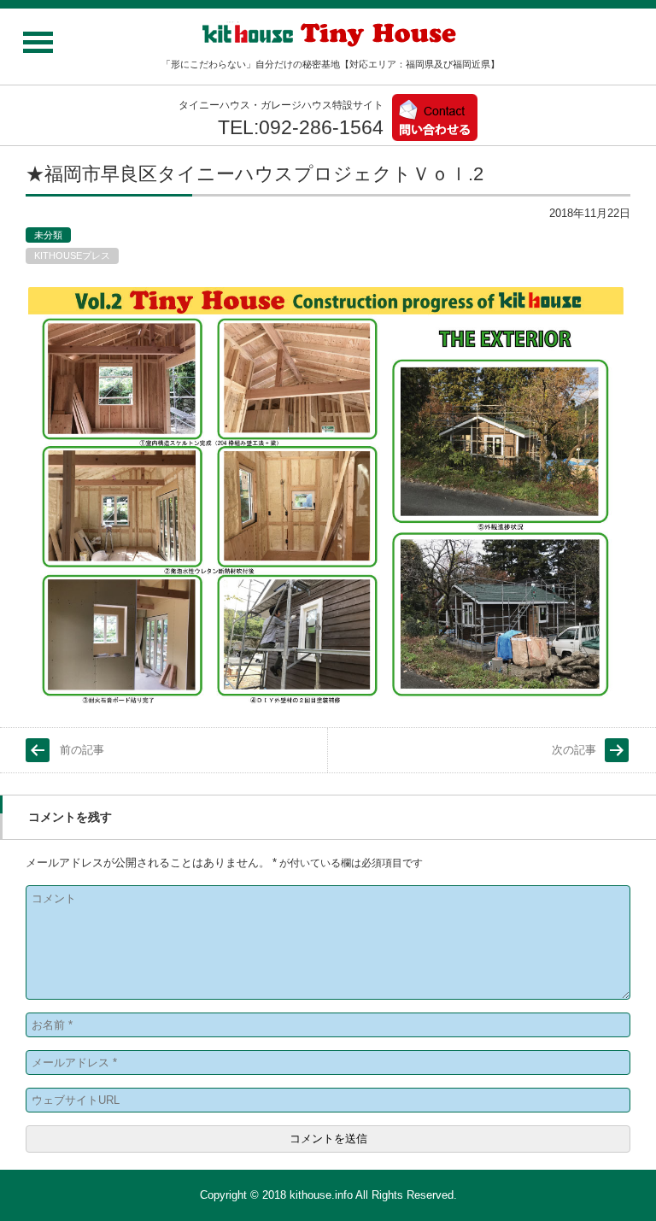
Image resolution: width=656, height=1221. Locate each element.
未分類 (48, 235)
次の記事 (574, 749)
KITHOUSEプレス (72, 255)
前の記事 (82, 749)
